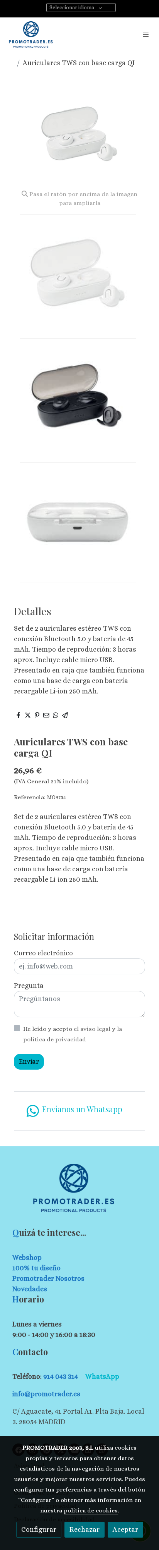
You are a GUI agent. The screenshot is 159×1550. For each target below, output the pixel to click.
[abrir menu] (146, 34)
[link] (31, 34)
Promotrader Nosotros (48, 1278)
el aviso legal (93, 1028)
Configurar (38, 1529)
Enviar (29, 1061)
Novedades (29, 1289)
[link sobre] (79, 1192)
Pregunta (29, 985)
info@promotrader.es (46, 1394)
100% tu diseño (36, 1268)
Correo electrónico (43, 953)
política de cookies (91, 1510)
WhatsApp (102, 1376)
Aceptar (125, 1529)
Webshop (27, 1257)
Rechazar (84, 1529)
